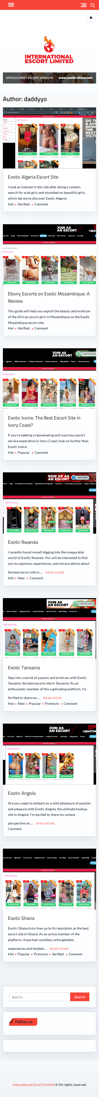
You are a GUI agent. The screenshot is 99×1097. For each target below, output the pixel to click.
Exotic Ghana (21, 918)
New (21, 578)
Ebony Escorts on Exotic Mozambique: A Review (49, 297)
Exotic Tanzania (24, 667)
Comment (41, 204)
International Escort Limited (34, 1085)
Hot (11, 204)
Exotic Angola (22, 793)
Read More (55, 572)
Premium (52, 703)
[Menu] (10, 5)
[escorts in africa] (49, 78)
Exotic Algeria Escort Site (33, 176)
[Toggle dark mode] (91, 17)
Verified (24, 204)
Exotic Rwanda (23, 542)
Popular (24, 452)
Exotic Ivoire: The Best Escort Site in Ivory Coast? (44, 421)
